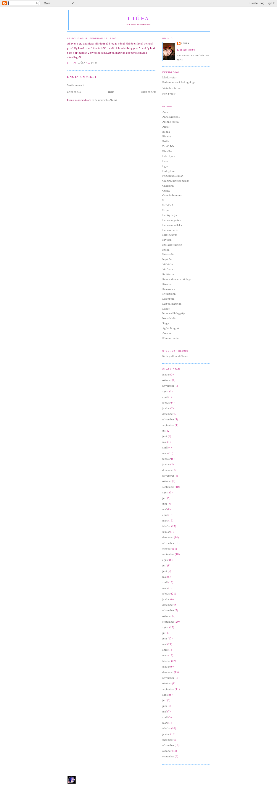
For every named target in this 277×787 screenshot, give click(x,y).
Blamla (166, 136)
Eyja (165, 166)
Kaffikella (168, 274)
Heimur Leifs (169, 230)
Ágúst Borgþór (171, 328)
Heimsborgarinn (171, 220)
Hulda (165, 249)
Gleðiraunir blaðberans (175, 181)
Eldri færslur (148, 92)
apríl (165, 397)
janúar (166, 374)
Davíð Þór (168, 146)
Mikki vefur (169, 77)
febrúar (166, 402)
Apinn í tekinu (170, 122)
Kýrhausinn (169, 294)
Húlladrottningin (172, 244)
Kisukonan (168, 289)
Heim (111, 92)
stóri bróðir (168, 93)
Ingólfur (167, 259)
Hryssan (167, 240)
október (166, 380)
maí (164, 442)
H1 (164, 200)
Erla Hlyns (168, 156)
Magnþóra (168, 298)
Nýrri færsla (74, 92)
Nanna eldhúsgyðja (173, 313)
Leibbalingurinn (172, 303)
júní (164, 436)
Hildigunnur (169, 235)
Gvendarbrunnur (172, 195)
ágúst (165, 391)
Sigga (165, 323)
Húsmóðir (168, 254)
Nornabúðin (169, 318)
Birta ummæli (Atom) (104, 100)
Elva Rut (167, 151)
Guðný (166, 190)
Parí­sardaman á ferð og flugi (178, 82)
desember (167, 414)
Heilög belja (169, 215)
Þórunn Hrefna (170, 338)
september (168, 425)
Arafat (165, 127)
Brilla (165, 141)
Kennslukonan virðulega (176, 279)
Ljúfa (139, 18)
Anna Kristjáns (171, 117)
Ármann (167, 333)
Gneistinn (168, 186)
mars (165, 453)
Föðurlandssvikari (173, 176)
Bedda (166, 132)
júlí (164, 430)
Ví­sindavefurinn (171, 88)
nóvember (168, 386)
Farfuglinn (168, 171)
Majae (166, 308)
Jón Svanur (168, 269)
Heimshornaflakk (172, 225)
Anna (165, 112)
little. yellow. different (175, 356)
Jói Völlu (167, 264)
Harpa (165, 210)
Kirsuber (167, 284)
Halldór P (167, 205)
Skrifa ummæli (75, 85)
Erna (165, 161)
